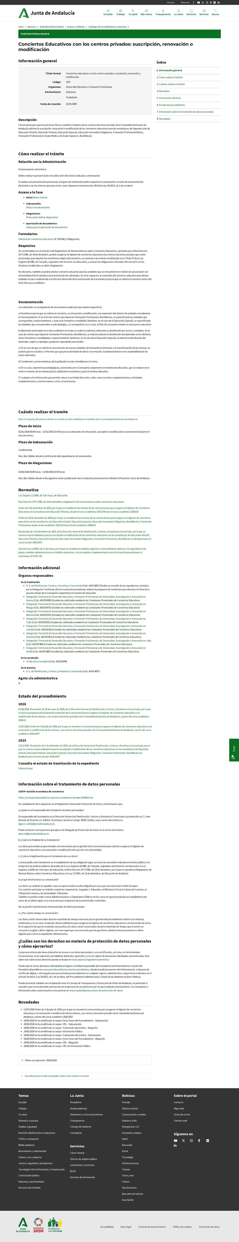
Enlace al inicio (40, 197)
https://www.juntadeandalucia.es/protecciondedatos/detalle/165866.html (55, 797)
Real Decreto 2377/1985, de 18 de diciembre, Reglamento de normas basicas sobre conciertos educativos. (71, 501)
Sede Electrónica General (52, 26)
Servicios (31, 26)
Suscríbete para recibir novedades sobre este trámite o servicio (56, 1075)
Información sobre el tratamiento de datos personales (186, 111)
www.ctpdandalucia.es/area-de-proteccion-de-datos (96, 990)
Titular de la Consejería (37, 661)
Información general (170, 70)
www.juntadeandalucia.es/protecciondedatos (66, 969)
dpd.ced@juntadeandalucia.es (33, 833)
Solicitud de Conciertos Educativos (36, 239)
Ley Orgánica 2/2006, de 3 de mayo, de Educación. (43, 495)
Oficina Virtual (25, 768)
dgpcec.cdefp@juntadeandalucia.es (36, 823)
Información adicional (169, 97)
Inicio (21, 26)
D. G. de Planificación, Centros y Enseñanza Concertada (54, 585)
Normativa (164, 91)
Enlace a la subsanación (38, 207)
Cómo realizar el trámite (171, 77)
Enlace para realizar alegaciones (42, 217)
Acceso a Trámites (76, 26)
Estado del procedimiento (172, 104)
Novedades (165, 118)
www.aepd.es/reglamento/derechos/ (90, 959)
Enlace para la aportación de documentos (47, 227)
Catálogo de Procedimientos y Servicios (107, 26)
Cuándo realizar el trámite (172, 84)
